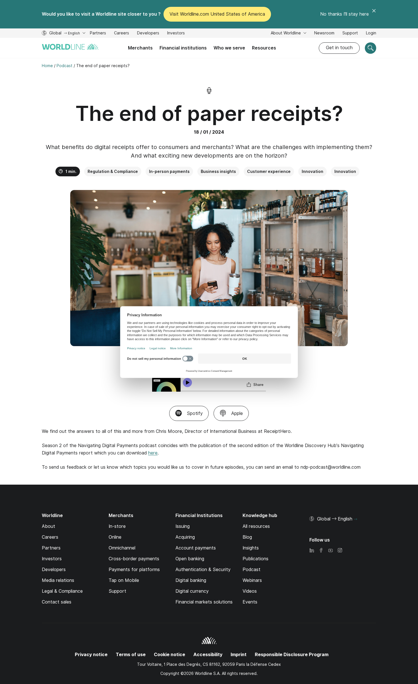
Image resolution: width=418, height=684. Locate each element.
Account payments (195, 548)
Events (250, 602)
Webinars (252, 580)
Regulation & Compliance (113, 171)
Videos (250, 591)
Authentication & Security (203, 569)
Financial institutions (183, 48)
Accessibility (207, 654)
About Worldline (286, 33)
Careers (121, 34)
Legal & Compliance (62, 591)
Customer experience (269, 171)
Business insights (218, 171)
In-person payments (169, 171)
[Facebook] (321, 550)
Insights (251, 548)
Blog (247, 537)
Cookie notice (169, 654)
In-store (117, 526)
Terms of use (131, 654)
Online (115, 537)
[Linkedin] (311, 550)
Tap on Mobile (124, 580)
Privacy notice (91, 654)
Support (350, 34)
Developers (148, 34)
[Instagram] (340, 550)
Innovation (312, 171)
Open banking (189, 558)
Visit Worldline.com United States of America (217, 14)
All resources (256, 526)
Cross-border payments (134, 558)
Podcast (251, 569)
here (153, 453)
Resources (264, 48)
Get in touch (339, 47)
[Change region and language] (355, 519)
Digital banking (190, 580)
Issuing (182, 526)
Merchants (140, 48)
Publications (255, 558)
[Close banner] (374, 14)
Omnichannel (122, 548)
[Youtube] (330, 550)
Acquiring (185, 537)
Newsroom (324, 33)
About (48, 526)
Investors (176, 34)
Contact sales (56, 602)
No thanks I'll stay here (344, 14)
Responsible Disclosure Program (291, 654)
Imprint (239, 654)
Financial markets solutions (204, 602)
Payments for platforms (134, 569)
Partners (98, 33)
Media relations (58, 580)
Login (371, 33)
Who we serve (229, 48)
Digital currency (192, 591)
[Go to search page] (370, 48)
